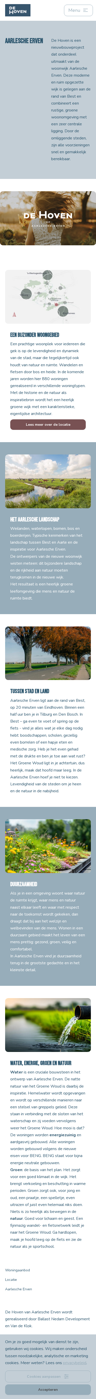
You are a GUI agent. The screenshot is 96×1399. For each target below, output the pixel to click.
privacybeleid (74, 1363)
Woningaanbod (17, 1270)
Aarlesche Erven (18, 1289)
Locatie (11, 1279)
